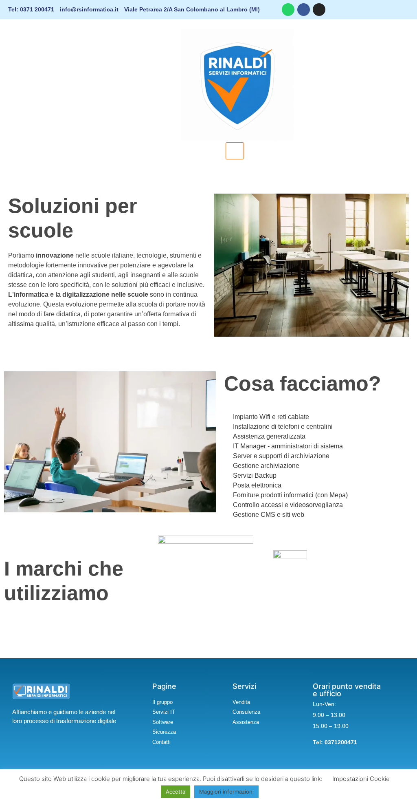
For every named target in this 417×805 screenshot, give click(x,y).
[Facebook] (303, 9)
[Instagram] (319, 9)
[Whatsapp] (288, 9)
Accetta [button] (175, 791)
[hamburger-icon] (235, 150)
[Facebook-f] (25, 744)
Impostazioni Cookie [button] (361, 779)
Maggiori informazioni (226, 791)
